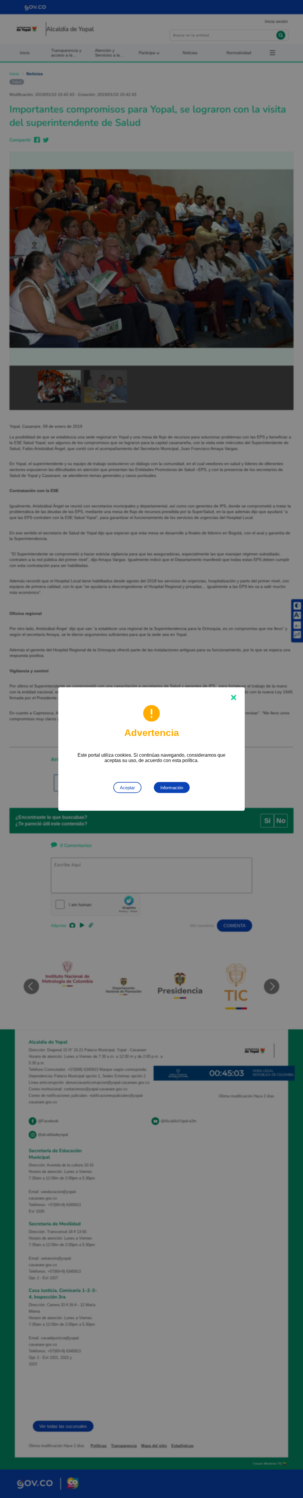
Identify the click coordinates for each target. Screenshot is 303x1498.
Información (171, 787)
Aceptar (127, 787)
